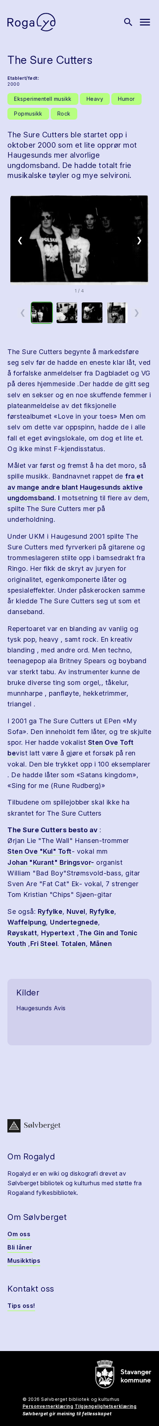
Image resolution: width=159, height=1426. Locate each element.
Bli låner (20, 1247)
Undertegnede (74, 922)
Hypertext (58, 933)
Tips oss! (21, 1305)
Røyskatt (22, 933)
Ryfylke (50, 911)
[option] (42, 313)
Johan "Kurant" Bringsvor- (50, 862)
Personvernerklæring (48, 1406)
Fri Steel (44, 943)
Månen (101, 943)
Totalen (73, 943)
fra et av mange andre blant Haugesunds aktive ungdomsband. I (75, 487)
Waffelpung (26, 922)
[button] (79, 240)
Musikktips (23, 1260)
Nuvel (76, 911)
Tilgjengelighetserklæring (106, 1406)
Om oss (18, 1234)
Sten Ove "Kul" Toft (39, 851)
